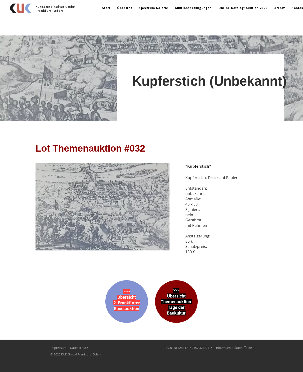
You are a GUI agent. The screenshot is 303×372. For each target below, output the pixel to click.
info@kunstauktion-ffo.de (233, 348)
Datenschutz (79, 348)
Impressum (58, 348)
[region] (127, 306)
